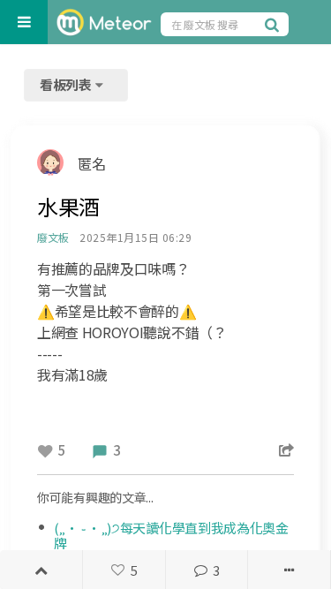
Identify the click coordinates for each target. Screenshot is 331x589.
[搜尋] (274, 24)
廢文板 (52, 237)
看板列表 (67, 84)
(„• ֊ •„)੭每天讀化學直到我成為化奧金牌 (171, 535)
